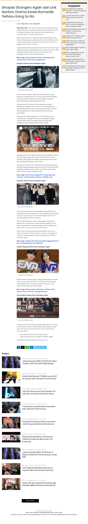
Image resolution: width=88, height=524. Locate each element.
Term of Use (29, 512)
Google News (43, 340)
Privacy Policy (58, 512)
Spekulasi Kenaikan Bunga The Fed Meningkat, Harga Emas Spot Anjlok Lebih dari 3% (75, 61)
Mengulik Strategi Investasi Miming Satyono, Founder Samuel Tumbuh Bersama (75, 31)
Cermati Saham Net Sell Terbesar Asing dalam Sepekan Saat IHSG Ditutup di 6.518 (75, 68)
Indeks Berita (30, 500)
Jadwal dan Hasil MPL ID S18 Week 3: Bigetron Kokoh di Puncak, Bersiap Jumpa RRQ (39, 454)
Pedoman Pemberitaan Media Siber (43, 512)
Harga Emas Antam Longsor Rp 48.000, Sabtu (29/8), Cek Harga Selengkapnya (75, 42)
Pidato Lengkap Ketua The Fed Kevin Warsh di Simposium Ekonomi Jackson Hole (74, 54)
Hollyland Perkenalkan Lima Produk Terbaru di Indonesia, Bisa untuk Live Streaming (37, 439)
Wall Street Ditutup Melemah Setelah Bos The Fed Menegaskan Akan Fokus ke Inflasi (75, 10)
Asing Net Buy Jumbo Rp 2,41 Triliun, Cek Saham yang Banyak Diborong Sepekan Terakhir (74, 24)
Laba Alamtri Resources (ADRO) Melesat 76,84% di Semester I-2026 (75, 17)
